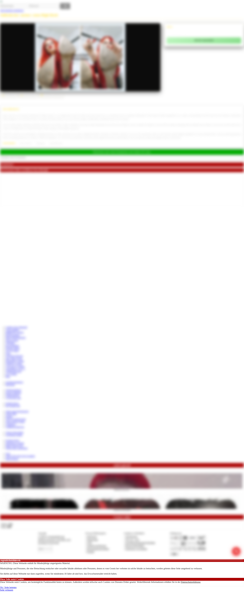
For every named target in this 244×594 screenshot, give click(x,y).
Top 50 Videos (12, 350)
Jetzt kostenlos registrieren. (12, 10)
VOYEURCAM (13, 398)
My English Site (13, 406)
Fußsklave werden (14, 363)
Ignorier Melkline (13, 393)
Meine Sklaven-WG (15, 445)
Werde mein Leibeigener (17, 448)
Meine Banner (12, 459)
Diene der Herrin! (25, 143)
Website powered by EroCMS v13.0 (54, 540)
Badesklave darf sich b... (122, 489)
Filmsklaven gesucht (15, 443)
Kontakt (90, 552)
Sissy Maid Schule (14, 358)
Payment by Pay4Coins (48, 543)
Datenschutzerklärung (190, 582)
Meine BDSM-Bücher (16, 337)
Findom (9, 416)
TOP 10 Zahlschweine (16, 419)
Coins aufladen (12, 330)
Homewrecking (12, 335)
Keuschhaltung (12, 345)
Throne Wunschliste (14, 432)
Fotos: (6, 527)
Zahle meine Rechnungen (17, 411)
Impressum (92, 536)
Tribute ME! (11, 414)
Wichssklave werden (15, 361)
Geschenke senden (14, 435)
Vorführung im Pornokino (122, 510)
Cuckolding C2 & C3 (15, 369)
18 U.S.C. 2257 (132, 540)
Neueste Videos (13, 348)
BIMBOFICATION (15, 332)
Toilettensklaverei (13, 371)
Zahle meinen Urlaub (15, 422)
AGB (89, 543)
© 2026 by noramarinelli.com (51, 536)
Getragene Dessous (14, 356)
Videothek (10, 343)
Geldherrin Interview (15, 427)
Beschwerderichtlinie (134, 546)
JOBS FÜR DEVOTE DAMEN (20, 456)
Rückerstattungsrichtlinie (98, 549)
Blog (8, 376)
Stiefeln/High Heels (56, 143)
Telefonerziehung (13, 390)
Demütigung (40, 143)
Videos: (7, 524)
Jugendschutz (131, 536)
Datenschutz (92, 540)
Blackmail (10, 385)
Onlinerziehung (12, 395)
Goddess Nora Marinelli (16, 327)
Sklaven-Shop (12, 340)
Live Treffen (11, 374)
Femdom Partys (13, 440)
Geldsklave (11, 424)
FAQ (8, 453)
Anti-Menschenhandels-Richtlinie (140, 543)
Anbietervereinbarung (96, 546)
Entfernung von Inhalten (136, 549)
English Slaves (12, 403)
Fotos (8, 353)
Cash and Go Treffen (15, 366)
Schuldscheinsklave (14, 382)
